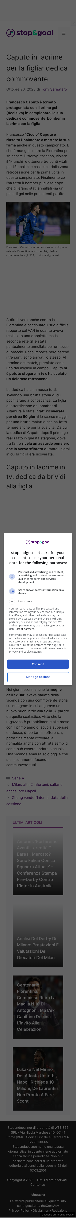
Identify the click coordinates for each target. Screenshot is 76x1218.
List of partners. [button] (25, 629)
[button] (38, 601)
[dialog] (38, 609)
